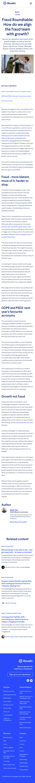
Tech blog (6, 761)
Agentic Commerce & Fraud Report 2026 (26, 697)
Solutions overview (8, 691)
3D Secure (6, 711)
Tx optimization (7, 715)
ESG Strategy (23, 759)
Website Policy (24, 766)
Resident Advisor (24, 136)
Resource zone (7, 737)
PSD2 (20, 324)
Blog (4, 741)
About (21, 737)
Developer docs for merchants (9, 757)
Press (21, 747)
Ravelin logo (9, 3)
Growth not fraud (6, 101)
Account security (8, 705)
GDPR (13, 324)
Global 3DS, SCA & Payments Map (25, 713)
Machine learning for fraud (25, 723)
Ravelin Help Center (9, 764)
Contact (22, 744)
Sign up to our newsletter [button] (20, 674)
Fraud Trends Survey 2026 (26, 692)
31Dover (4, 138)
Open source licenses (9, 768)
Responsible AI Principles (24, 755)
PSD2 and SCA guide (25, 727)
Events (5, 744)
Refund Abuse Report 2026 (26, 707)
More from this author (18, 522)
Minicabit (10, 138)
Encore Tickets (12, 136)
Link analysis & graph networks (25, 718)
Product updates (8, 747)
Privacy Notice (24, 770)
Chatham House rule (18, 167)
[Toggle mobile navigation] (30, 3)
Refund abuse (7, 698)
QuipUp (20, 138)
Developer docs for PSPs (9, 751)
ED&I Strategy (24, 763)
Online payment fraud (9, 694)
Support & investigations (7, 719)
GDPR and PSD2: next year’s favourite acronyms (16, 96)
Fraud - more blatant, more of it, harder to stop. (16, 91)
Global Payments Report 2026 (24, 702)
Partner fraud (7, 708)
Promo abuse (7, 701)
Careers (22, 751)
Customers (23, 741)
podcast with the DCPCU (10, 227)
